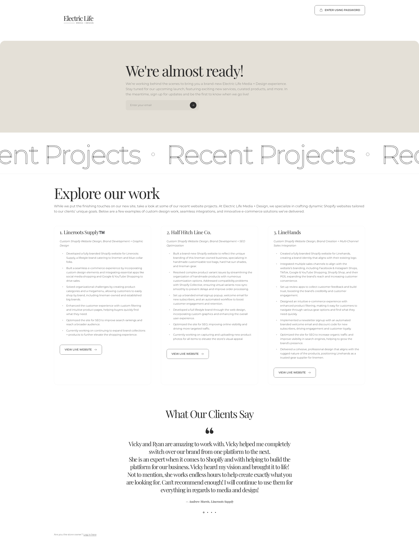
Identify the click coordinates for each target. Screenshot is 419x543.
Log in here (89, 534)
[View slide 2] (208, 512)
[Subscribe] (193, 105)
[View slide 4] (215, 512)
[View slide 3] (211, 512)
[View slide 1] (204, 512)
